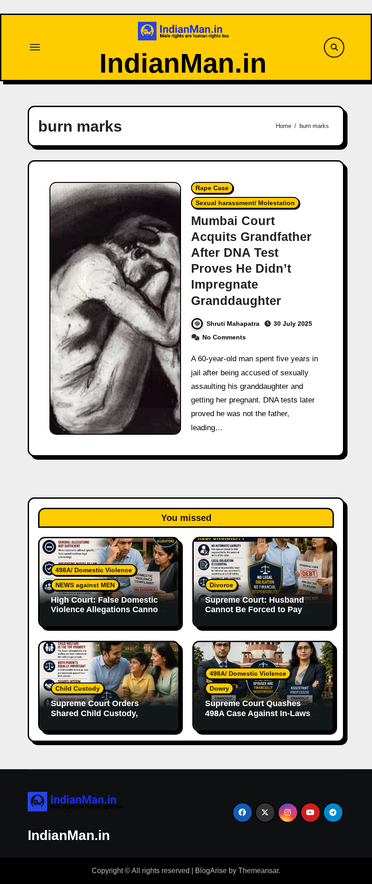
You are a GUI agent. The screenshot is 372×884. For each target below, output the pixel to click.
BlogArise (211, 870)
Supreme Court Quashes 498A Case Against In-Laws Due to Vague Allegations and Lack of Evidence (262, 718)
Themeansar (258, 870)
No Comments (224, 337)
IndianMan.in (183, 63)
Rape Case (212, 188)
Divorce (221, 585)
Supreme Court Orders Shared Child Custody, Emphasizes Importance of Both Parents (102, 718)
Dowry (219, 688)
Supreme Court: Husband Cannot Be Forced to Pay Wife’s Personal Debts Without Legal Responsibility (261, 614)
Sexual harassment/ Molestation (245, 202)
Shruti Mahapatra (232, 323)
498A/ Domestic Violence (93, 570)
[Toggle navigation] (35, 47)
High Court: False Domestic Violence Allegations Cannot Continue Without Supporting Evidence (108, 614)
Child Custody (77, 688)
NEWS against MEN (85, 585)
